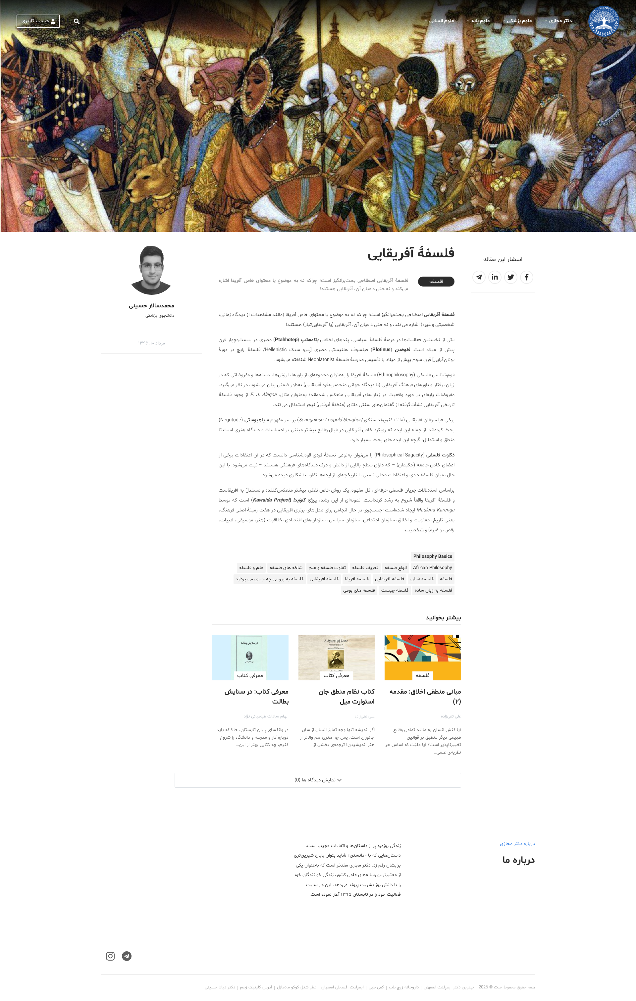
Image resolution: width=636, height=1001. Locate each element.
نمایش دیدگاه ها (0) (315, 780)
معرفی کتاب (336, 675)
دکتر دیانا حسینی (220, 987)
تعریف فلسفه (365, 568)
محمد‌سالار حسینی (151, 306)
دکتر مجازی (560, 21)
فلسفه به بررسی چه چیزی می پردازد (269, 579)
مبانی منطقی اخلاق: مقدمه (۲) (425, 697)
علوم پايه (480, 21)
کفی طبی (376, 987)
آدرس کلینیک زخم (256, 987)
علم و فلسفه (251, 568)
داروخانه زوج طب (404, 987)
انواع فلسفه (396, 568)
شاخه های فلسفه (286, 568)
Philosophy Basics (432, 556)
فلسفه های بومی (359, 590)
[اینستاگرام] (110, 956)
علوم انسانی (441, 21)
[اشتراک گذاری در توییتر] (510, 277)
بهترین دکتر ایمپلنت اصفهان (449, 987)
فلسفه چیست (394, 590)
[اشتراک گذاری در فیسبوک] (526, 277)
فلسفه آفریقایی (389, 579)
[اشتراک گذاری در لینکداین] (495, 277)
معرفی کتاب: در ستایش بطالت (257, 697)
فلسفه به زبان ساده (433, 590)
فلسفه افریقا (357, 579)
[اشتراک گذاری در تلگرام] (479, 277)
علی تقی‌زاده (451, 716)
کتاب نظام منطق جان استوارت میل (347, 697)
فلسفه (436, 281)
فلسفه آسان (422, 579)
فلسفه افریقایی (324, 579)
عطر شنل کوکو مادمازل (296, 987)
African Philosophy (432, 568)
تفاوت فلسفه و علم (327, 568)
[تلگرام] (127, 956)
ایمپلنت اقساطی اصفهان (342, 987)
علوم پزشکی (519, 21)
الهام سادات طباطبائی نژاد (266, 716)
